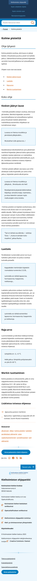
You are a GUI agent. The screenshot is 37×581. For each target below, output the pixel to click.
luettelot (29, 431)
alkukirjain (5, 431)
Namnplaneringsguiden (18, 16)
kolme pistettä (20, 431)
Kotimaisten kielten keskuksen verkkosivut (14, 505)
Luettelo (10, 81)
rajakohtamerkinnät (8, 438)
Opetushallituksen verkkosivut (14, 510)
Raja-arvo (10, 85)
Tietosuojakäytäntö (8, 559)
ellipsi (12, 431)
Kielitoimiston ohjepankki (18, 2)
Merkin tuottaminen (14, 89)
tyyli (30, 438)
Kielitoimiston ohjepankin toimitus (16, 518)
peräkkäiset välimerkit (9, 434)
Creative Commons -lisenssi (18, 541)
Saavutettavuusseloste (9, 567)
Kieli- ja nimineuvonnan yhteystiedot (16, 522)
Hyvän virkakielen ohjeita (18, 7)
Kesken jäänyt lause (14, 77)
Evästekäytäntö (6, 563)
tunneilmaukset (22, 438)
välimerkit (5, 441)
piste (20, 434)
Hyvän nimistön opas (18, 11)
